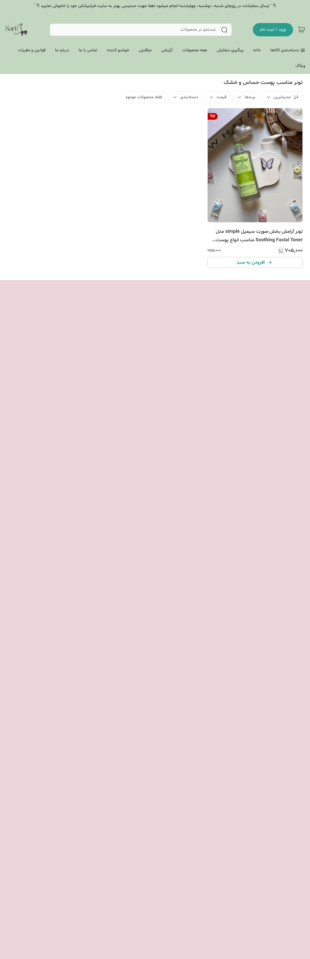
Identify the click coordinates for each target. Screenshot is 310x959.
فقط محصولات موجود (143, 97)
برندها (250, 97)
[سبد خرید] (301, 29)
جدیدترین (282, 97)
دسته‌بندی (189, 97)
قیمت (221, 97)
